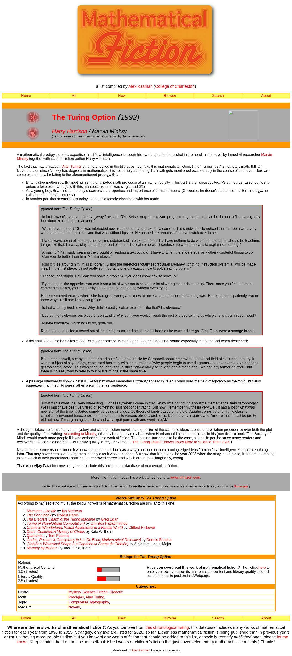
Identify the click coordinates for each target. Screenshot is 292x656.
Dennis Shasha (159, 540)
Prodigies (76, 597)
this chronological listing (167, 627)
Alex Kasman (140, 86)
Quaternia (35, 536)
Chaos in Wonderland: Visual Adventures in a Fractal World (75, 527)
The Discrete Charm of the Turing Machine (61, 519)
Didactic (116, 592)
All (74, 96)
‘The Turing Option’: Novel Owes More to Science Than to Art (180, 442)
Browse (170, 96)
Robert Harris (68, 515)
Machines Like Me (41, 511)
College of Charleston (175, 86)
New (122, 96)
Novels (74, 607)
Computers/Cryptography (88, 602)
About (266, 96)
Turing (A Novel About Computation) (56, 523)
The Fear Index (39, 515)
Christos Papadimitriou (109, 523)
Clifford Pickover (141, 527)
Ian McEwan (72, 511)
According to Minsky (80, 434)
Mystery (74, 592)
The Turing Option (84, 117)
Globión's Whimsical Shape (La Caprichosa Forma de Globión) (77, 544)
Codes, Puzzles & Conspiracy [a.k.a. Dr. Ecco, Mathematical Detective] (84, 540)
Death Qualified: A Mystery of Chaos (56, 532)
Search (218, 96)
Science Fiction (95, 592)
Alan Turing (71, 166)
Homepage (241, 486)
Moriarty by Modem (42, 548)
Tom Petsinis (58, 536)
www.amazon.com (185, 477)
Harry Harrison (69, 131)
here (262, 567)
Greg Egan (109, 519)
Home (26, 96)
